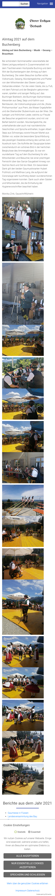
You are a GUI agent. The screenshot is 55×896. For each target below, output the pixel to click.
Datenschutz (33, 890)
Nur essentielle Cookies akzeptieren (27, 865)
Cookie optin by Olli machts (43, 894)
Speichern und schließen (27, 874)
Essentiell (35, 832)
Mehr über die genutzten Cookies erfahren (27, 883)
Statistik (21, 832)
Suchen (24, 4)
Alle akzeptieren (27, 855)
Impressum (21, 890)
